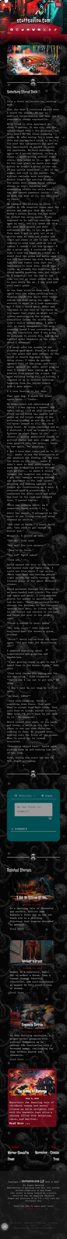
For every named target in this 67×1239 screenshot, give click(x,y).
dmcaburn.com (33, 1209)
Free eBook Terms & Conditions (42, 1228)
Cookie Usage (41, 1222)
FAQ (28, 1228)
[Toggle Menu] (58, 4)
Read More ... (20, 928)
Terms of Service (16, 1222)
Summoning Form (19, 1228)
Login (48, 795)
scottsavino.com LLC (33, 1181)
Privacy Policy (29, 1222)
